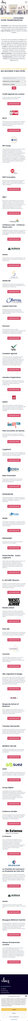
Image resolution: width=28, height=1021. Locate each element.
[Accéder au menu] (26, 2)
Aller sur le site (14, 103)
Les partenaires (5, 992)
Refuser (14, 1013)
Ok (14, 88)
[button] (26, 996)
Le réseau (3, 988)
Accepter (14, 1009)
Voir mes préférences (14, 1016)
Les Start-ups (4, 990)
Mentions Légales (14, 1019)
